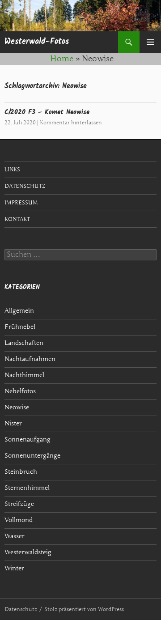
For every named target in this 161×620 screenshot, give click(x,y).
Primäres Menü (150, 42)
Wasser (14, 536)
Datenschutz (24, 186)
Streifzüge (19, 504)
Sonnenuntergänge (32, 455)
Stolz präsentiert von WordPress (84, 609)
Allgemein (19, 310)
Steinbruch (20, 472)
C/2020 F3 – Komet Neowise (46, 112)
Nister (13, 423)
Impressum (21, 202)
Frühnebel (19, 327)
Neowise (16, 407)
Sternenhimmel (27, 488)
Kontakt (17, 219)
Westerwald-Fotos (36, 41)
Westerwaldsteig (27, 552)
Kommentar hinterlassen (71, 122)
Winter (14, 568)
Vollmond (18, 520)
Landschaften (23, 343)
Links (12, 169)
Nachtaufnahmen (29, 359)
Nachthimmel (24, 375)
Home (61, 59)
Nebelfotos (20, 391)
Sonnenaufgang (27, 439)
